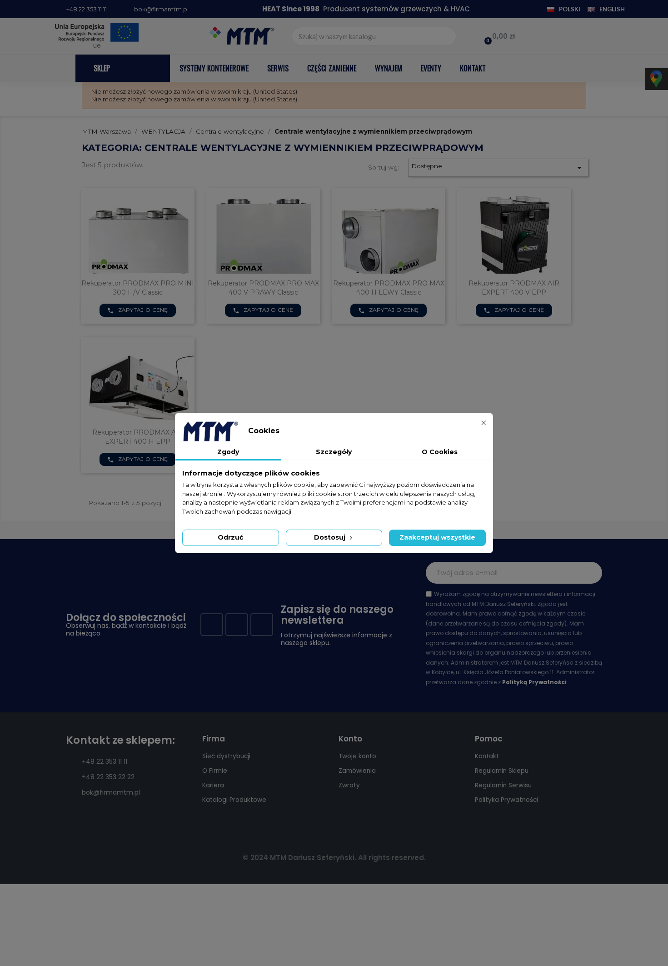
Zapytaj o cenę (137, 310)
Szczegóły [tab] (334, 452)
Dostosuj (330, 537)
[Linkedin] (261, 624)
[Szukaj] (446, 36)
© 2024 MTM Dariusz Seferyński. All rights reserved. (334, 857)
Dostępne (498, 167)
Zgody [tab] (228, 452)
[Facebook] (211, 624)
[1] (590, 573)
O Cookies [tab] (440, 452)
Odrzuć (230, 537)
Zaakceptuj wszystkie (437, 537)
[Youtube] (236, 624)
